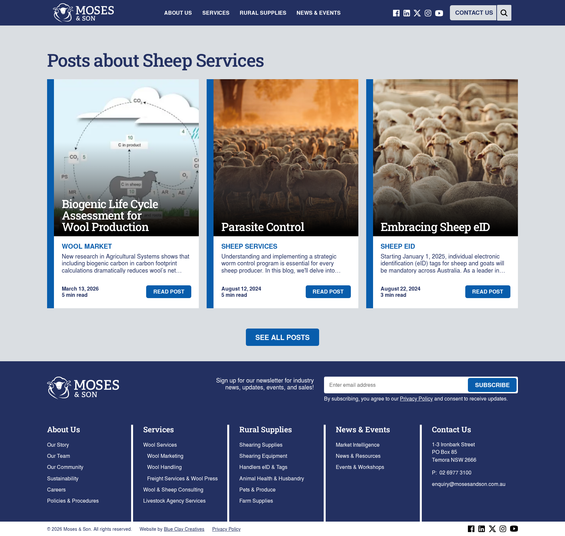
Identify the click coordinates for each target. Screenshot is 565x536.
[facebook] (396, 12)
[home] (83, 13)
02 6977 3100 (455, 472)
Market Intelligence (358, 444)
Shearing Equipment (263, 455)
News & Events (363, 429)
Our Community (65, 467)
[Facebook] (471, 529)
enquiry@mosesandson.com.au (468, 484)
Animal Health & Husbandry (271, 478)
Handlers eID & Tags (263, 467)
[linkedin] (407, 12)
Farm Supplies (256, 500)
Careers (56, 489)
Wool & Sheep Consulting (173, 489)
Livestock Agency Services (174, 500)
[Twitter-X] (417, 12)
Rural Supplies (265, 429)
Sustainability (62, 478)
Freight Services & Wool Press (182, 478)
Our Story (58, 444)
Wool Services (160, 444)
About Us (63, 429)
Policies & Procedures (73, 500)
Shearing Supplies (260, 444)
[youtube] (439, 12)
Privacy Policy (416, 398)
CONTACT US (474, 12)
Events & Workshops (360, 467)
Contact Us (451, 429)
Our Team (58, 455)
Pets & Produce (257, 489)
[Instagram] (503, 529)
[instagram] (428, 12)
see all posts (282, 337)
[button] (178, 13)
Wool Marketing (165, 455)
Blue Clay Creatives (184, 529)
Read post (168, 291)
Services (158, 429)
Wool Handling (164, 467)
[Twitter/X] (492, 529)
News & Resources (358, 455)
